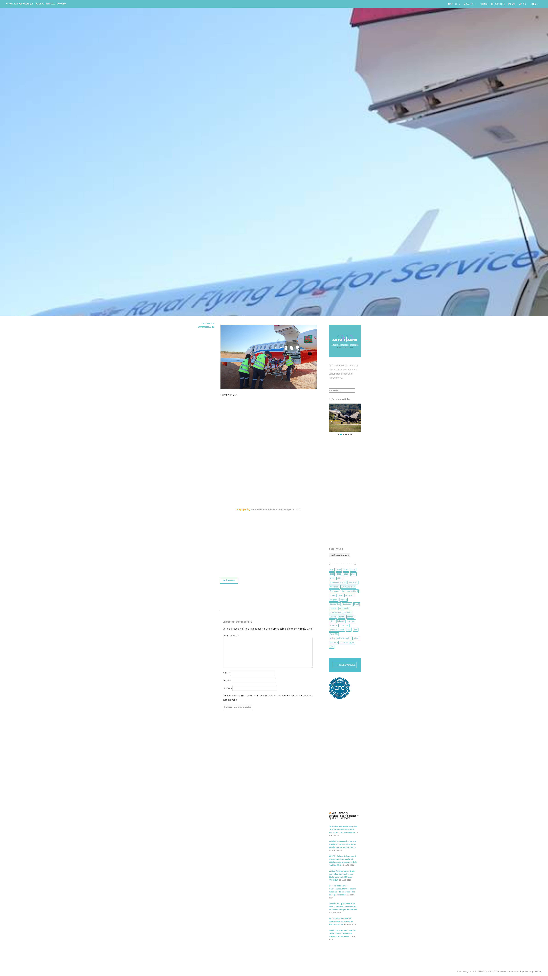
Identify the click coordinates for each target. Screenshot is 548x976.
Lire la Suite (198, 191)
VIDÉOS (522, 4)
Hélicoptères (498, 4)
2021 (332, 574)
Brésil (356, 604)
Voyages (468, 4)
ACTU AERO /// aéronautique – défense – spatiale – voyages (36, 4)
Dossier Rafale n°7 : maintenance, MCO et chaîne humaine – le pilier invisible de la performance (342, 890)
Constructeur (335, 612)
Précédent (229, 581)
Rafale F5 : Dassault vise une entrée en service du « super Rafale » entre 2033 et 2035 (342, 844)
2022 (339, 574)
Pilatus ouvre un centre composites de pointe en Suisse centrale (341, 921)
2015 (332, 569)
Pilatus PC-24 (204, 174)
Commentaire (231, 635)
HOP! (332, 621)
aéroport (349, 595)
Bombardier (335, 604)
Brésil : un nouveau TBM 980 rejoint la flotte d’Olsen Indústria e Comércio (342, 933)
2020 (353, 569)
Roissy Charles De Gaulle (340, 638)
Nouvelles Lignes (337, 629)
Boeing (344, 599)
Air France (334, 587)
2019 (346, 569)
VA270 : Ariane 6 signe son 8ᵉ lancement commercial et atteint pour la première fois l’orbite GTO (343, 861)
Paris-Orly (334, 634)
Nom (226, 672)
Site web (227, 688)
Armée (333, 595)
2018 (339, 569)
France (350, 617)
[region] (345, 420)
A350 (332, 578)
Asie (340, 595)
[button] (345, 418)
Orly (348, 629)
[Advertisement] (269, 432)
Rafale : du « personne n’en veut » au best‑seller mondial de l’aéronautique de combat (343, 906)
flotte (341, 617)
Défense (484, 4)
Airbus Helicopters (337, 582)
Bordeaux (347, 604)
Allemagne (334, 591)
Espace (511, 4)
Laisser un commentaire (206, 325)
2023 (346, 574)
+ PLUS (532, 4)
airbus (339, 578)
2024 (353, 574)
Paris (355, 629)
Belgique (333, 599)
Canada (333, 608)
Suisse (355, 638)
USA (331, 647)
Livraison (351, 621)
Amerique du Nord (350, 591)
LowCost (344, 625)
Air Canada (352, 582)
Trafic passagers (347, 642)
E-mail (227, 680)
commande (344, 608)
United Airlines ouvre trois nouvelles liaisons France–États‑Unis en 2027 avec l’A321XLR (342, 875)
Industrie (452, 4)
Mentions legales (464, 971)
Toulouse (334, 642)
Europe (333, 617)
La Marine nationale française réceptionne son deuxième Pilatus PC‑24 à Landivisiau (343, 829)
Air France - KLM (348, 587)
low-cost (334, 625)
